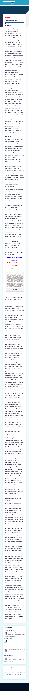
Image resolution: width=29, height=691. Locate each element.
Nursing (7, 17)
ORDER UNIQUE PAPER (14, 676)
